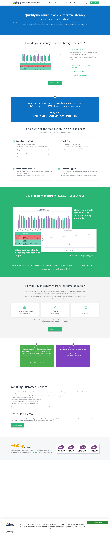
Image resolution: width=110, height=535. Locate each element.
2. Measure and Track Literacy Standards (80, 66)
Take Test (80, 3)
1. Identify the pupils (78, 49)
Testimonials (65, 3)
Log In (86, 3)
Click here (34, 452)
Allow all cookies (97, 522)
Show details (23, 532)
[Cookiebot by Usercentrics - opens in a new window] (9, 532)
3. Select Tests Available (80, 71)
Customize (96, 527)
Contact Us (73, 3)
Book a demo (94, 3)
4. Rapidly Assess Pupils (79, 75)
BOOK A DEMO (54, 83)
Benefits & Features (54, 3)
